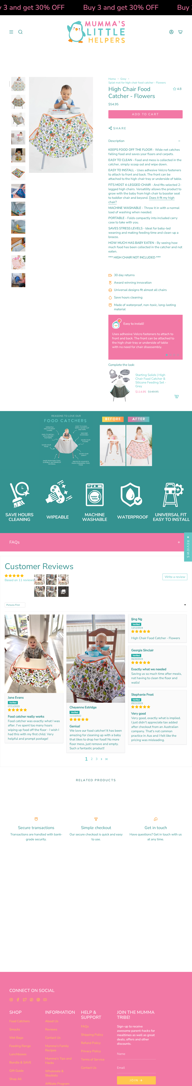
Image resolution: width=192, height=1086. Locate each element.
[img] (34, 710)
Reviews (51, 1029)
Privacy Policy (91, 1051)
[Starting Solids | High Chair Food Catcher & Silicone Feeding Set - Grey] (119, 385)
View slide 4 (178, 355)
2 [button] (92, 759)
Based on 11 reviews (19, 580)
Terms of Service (92, 1059)
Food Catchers (19, 1021)
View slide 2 (170, 355)
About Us (51, 1021)
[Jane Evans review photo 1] (34, 654)
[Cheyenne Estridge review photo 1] (95, 659)
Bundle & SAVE (20, 1062)
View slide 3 (174, 355)
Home (112, 79)
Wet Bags (16, 1038)
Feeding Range (20, 1046)
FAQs (14, 542)
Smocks (14, 1029)
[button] (20, 32)
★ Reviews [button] (188, 547)
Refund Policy (91, 1043)
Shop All (15, 1079)
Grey (123, 79)
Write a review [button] (175, 577)
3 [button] (97, 759)
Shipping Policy (92, 1035)
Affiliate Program (57, 1083)
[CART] (180, 32)
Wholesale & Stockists (54, 1073)
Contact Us (53, 1038)
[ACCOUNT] (171, 32)
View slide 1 (167, 355)
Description (116, 141)
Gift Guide (16, 1071)
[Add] (177, 396)
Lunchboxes (17, 1054)
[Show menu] (11, 32)
